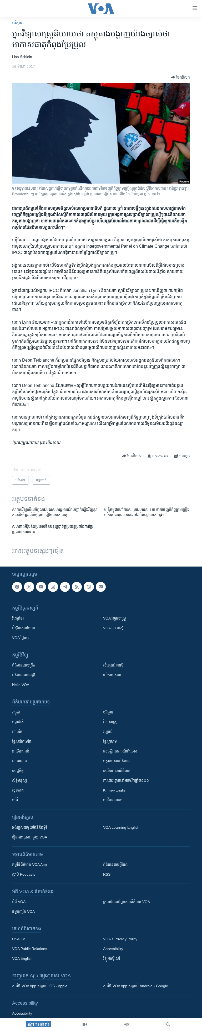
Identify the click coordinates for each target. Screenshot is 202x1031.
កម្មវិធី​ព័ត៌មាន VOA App (29, 864)
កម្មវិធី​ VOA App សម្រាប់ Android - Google (135, 986)
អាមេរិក (17, 732)
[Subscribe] (101, 587)
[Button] (180, 77)
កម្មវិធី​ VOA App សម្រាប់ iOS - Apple (39, 986)
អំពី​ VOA (19, 902)
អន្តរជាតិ (18, 722)
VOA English (22, 958)
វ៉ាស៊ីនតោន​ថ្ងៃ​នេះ (23, 628)
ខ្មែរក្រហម (110, 741)
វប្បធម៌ (108, 732)
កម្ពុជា (16, 712)
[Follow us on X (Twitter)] (29, 587)
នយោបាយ (19, 761)
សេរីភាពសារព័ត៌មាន (116, 771)
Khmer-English (115, 790)
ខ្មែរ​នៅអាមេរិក (21, 741)
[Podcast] (89, 587)
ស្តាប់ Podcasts (23, 874)
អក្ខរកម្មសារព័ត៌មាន (116, 761)
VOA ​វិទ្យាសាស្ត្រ (114, 618)
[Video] (85, 1024)
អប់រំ (15, 800)
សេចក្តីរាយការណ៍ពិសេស (120, 751)
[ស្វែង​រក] (168, 1024)
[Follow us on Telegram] (65, 587)
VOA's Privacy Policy (120, 939)
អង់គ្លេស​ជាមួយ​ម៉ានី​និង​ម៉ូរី (29, 827)
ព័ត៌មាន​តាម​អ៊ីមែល (116, 864)
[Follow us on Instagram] (53, 587)
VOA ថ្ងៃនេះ (20, 638)
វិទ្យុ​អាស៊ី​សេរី (111, 958)
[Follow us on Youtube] (41, 587)
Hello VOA (20, 685)
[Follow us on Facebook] (17, 587)
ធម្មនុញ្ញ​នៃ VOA (23, 911)
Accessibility (113, 949)
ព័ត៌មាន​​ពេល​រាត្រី (23, 675)
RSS (106, 874)
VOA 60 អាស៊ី (113, 628)
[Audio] (126, 1024)
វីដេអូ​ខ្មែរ (18, 618)
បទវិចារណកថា (113, 800)
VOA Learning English (121, 827)
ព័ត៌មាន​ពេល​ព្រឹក (23, 665)
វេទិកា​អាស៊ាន (112, 675)
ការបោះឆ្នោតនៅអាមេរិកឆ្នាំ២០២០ (126, 780)
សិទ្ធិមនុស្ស (19, 780)
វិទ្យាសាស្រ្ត (110, 722)
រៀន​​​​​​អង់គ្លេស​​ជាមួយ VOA (29, 837)
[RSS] (77, 587)
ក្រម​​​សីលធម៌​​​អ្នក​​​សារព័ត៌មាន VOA (126, 902)
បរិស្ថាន (18, 23)
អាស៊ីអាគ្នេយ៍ (20, 751)
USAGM (19, 939)
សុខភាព (18, 790)
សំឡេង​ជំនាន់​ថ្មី (113, 665)
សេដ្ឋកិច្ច (18, 771)
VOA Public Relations (29, 949)
